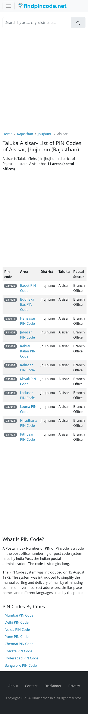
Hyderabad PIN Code (21, 658)
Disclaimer (53, 686)
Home (7, 134)
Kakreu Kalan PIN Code (27, 351)
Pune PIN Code (17, 636)
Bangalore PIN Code (21, 665)
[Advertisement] (44, 77)
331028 (10, 346)
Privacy (74, 686)
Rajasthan (25, 134)
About (13, 686)
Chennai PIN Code (19, 644)
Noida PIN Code (17, 629)
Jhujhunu (45, 134)
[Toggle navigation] (9, 6)
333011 (10, 318)
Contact (31, 686)
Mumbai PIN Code (19, 615)
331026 (10, 286)
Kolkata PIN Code (18, 651)
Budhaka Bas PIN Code (27, 304)
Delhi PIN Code (17, 622)
